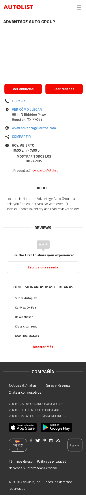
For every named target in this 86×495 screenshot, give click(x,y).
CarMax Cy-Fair (25, 307)
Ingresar (75, 445)
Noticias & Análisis (23, 385)
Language (17, 445)
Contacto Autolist (45, 170)
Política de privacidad (51, 461)
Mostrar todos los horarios (34, 159)
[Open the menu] (79, 7)
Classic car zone (26, 326)
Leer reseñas (64, 88)
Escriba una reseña (43, 267)
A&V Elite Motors (27, 335)
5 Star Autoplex (26, 298)
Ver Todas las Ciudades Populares (36, 403)
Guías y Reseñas (58, 385)
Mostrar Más (43, 346)
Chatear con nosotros (25, 392)
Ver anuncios (23, 88)
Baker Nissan (24, 316)
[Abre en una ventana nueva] (43, 55)
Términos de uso (21, 461)
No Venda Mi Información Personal (33, 468)
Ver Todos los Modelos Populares (36, 410)
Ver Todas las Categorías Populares (37, 416)
